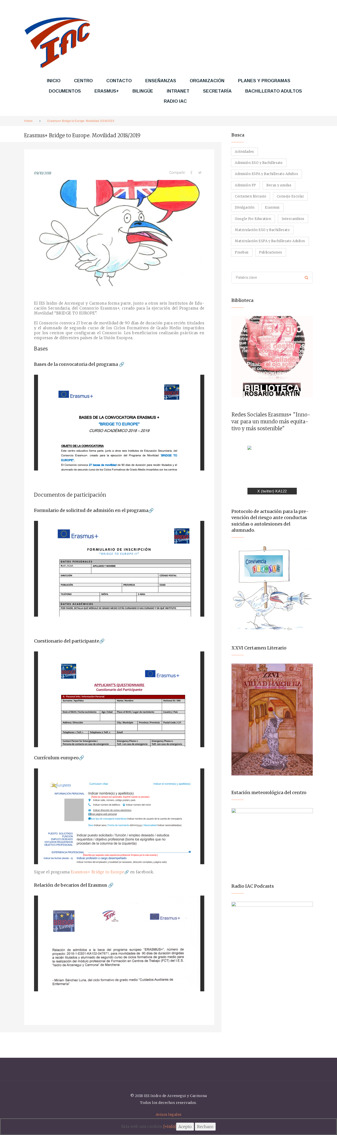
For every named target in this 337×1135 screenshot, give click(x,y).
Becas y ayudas (278, 185)
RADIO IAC (175, 101)
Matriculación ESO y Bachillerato (262, 230)
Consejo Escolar (290, 196)
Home (28, 121)
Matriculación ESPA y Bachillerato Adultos (270, 241)
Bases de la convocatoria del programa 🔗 (79, 364)
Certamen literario (250, 196)
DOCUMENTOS (65, 91)
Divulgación (245, 207)
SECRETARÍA (217, 91)
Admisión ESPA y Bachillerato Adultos (266, 174)
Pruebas (242, 252)
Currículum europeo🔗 (59, 758)
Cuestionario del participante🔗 (69, 641)
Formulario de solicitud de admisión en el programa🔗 (94, 510)
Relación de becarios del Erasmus (70, 885)
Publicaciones (270, 252)
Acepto (185, 1126)
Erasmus (272, 207)
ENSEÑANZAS (160, 80)
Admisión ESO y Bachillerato (259, 163)
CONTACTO (119, 80)
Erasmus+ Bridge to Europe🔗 (100, 872)
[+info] (169, 1126)
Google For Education (253, 219)
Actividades (244, 152)
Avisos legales (169, 1114)
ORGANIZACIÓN (207, 80)
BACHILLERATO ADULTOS (273, 91)
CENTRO (83, 80)
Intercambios (293, 219)
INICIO (53, 80)
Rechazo (205, 1126)
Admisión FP (245, 185)
